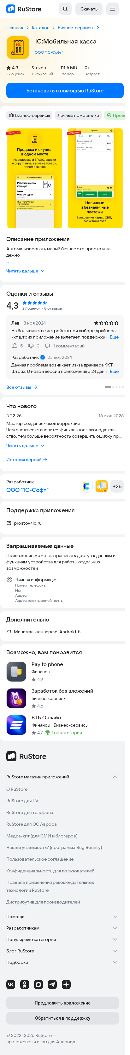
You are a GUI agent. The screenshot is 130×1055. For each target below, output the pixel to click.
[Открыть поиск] (65, 9)
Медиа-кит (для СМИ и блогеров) (41, 836)
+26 (117, 486)
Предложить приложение (63, 1002)
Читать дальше (22, 271)
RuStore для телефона (29, 812)
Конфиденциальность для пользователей (50, 871)
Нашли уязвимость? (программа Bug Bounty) (54, 847)
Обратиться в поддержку (62, 1018)
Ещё (114, 337)
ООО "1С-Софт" (49, 52)
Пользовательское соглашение (40, 859)
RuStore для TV (22, 800)
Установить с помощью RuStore (65, 90)
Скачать (89, 9)
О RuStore (16, 789)
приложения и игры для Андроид (40, 1042)
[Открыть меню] (112, 9)
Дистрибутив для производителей (43, 902)
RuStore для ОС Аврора (31, 824)
